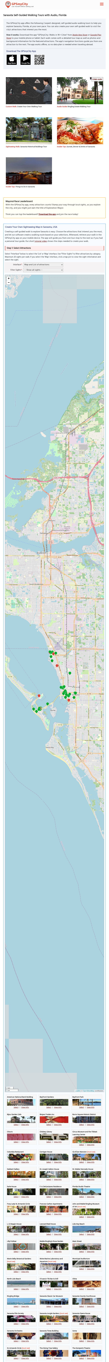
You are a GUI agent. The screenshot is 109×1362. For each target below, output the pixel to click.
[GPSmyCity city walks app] (19, 4)
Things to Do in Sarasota (25, 186)
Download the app (47, 214)
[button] (51, 657)
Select (16, 1107)
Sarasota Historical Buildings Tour (33, 146)
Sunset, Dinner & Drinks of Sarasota (81, 146)
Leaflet (77, 1091)
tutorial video (41, 241)
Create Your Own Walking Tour (29, 106)
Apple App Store (79, 35)
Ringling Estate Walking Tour (79, 106)
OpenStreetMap (88, 1091)
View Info (25, 1107)
